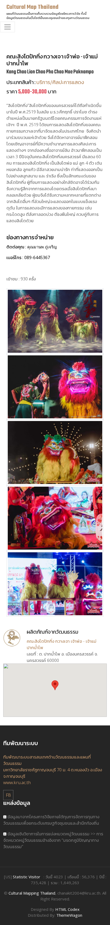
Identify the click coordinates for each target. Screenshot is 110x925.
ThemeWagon (69, 915)
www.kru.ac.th (17, 782)
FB (8, 795)
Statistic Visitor (26, 876)
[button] (55, 685)
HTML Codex (67, 909)
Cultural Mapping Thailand (32, 893)
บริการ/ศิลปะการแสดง (60, 83)
